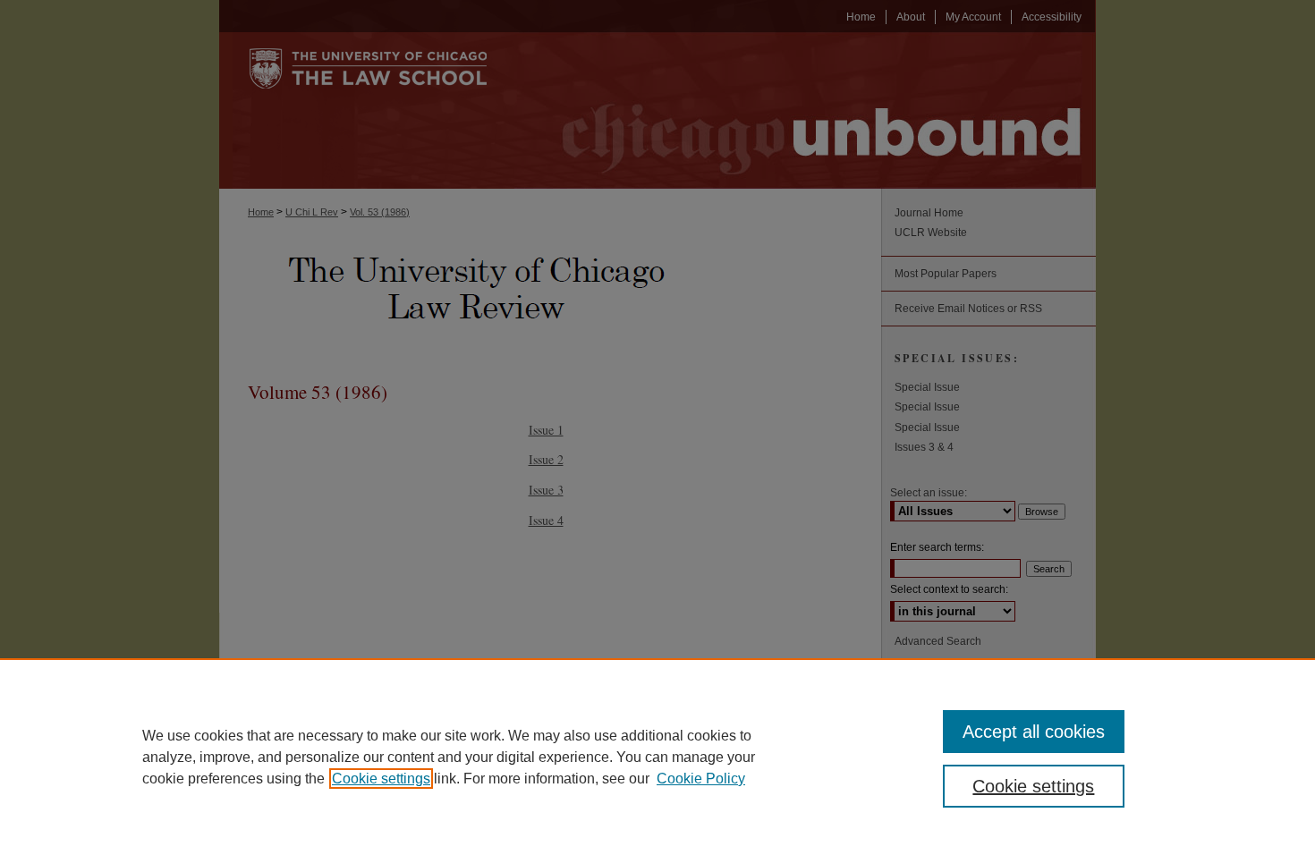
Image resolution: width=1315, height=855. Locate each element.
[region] (657, 756)
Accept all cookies (1034, 731)
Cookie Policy (701, 778)
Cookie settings (381, 778)
